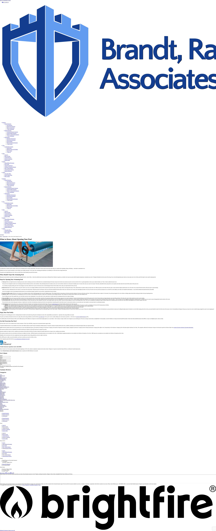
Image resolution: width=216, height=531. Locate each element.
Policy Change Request (8, 168)
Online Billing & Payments (9, 219)
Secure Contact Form (8, 175)
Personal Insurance (7, 123)
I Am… (3, 145)
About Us (6, 154)
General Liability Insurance (11, 133)
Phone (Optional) (3, 359)
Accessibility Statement (33, 484)
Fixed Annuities (9, 141)
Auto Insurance (9, 125)
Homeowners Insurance (11, 126)
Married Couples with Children (12, 149)
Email (1, 357)
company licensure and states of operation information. (183, 327)
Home (1, 236)
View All (1, 410)
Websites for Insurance (7, 530)
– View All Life (9, 144)
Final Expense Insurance (11, 140)
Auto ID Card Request (8, 165)
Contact (3, 172)
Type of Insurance (3, 362)
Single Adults (9, 148)
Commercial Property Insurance (12, 131)
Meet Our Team (7, 156)
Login (39, 484)
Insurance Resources (8, 171)
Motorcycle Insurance (10, 127)
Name (1, 355)
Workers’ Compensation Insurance (13, 134)
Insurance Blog (7, 160)
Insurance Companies (8, 158)
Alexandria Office (7, 173)
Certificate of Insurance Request (10, 167)
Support (3, 161)
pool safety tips (41, 316)
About (3, 153)
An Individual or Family (8, 146)
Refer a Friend (7, 176)
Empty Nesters (9, 150)
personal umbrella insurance (81, 316)
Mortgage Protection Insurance (12, 142)
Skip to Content (3, 0)
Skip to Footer (8, 0)
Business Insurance (7, 130)
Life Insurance (7, 137)
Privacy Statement (25, 484)
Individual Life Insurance (11, 138)
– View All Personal (10, 129)
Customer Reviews (7, 157)
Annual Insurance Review (9, 169)
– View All (9, 152)
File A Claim (6, 164)
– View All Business (10, 136)
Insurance (4, 122)
